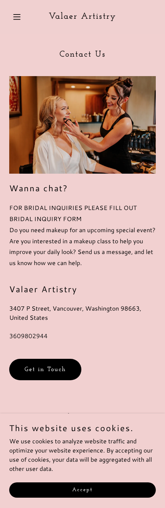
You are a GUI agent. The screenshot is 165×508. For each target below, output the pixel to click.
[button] (20, 16)
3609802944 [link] (28, 335)
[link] (82, 16)
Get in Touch (45, 369)
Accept (82, 490)
